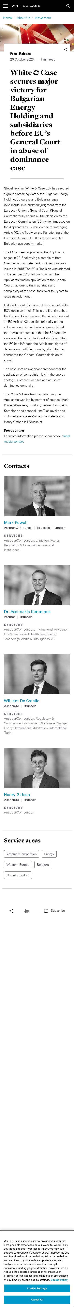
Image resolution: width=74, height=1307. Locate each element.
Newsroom (43, 18)
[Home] (26, 6)
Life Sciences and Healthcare (24, 634)
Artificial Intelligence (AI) (38, 639)
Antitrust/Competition (19, 540)
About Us (23, 18)
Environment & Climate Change (44, 723)
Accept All (37, 1299)
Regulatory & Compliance (22, 545)
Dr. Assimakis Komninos (27, 612)
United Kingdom (18, 875)
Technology (12, 639)
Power (54, 540)
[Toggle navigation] (7, 6)
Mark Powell (15, 523)
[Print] (27, 910)
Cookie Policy (59, 1279)
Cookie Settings (37, 1288)
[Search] (68, 6)
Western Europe (18, 865)
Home (7, 18)
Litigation (42, 540)
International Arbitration (52, 629)
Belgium (43, 865)
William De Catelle (21, 701)
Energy (51, 634)
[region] (37, 1268)
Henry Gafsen (17, 795)
